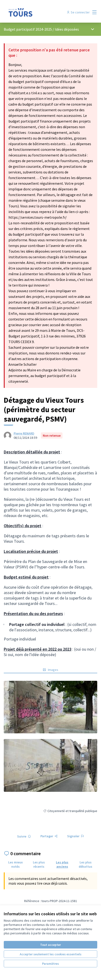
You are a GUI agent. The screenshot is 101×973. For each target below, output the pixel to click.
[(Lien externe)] (50, 707)
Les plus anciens (62, 864)
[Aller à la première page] (38, 12)
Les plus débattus (85, 864)
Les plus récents (39, 864)
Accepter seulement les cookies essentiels (51, 954)
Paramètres (50, 963)
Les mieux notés (15, 864)
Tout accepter (50, 945)
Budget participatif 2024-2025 (28, 29)
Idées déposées (67, 29)
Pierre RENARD (24, 433)
